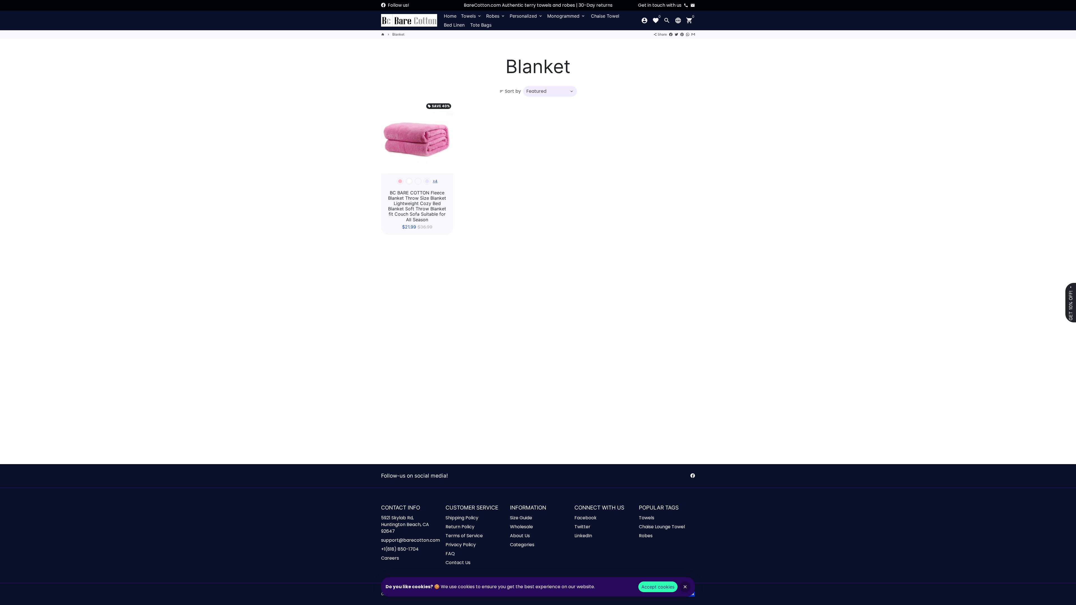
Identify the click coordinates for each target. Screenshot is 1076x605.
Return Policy (460, 526)
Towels (471, 16)
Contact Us (458, 562)
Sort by (510, 91)
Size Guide (521, 518)
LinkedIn (583, 535)
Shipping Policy (462, 518)
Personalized (526, 16)
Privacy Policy (461, 544)
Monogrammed (566, 16)
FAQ (450, 553)
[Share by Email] (693, 34)
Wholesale (521, 526)
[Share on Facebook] (670, 34)
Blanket (398, 34)
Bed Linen (454, 25)
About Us (520, 535)
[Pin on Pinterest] (682, 34)
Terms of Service (464, 535)
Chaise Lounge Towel (662, 526)
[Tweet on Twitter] (676, 34)
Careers (390, 558)
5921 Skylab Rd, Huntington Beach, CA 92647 (405, 524)
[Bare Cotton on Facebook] (383, 5)
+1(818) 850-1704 (400, 549)
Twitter (582, 526)
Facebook (585, 518)
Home (450, 16)
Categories (522, 544)
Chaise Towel (605, 16)
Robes (495, 16)
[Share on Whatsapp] (687, 34)
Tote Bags (480, 25)
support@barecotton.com (410, 540)
